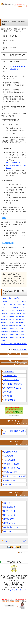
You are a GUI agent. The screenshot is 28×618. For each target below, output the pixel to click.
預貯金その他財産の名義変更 (14, 476)
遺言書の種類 (8, 519)
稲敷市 (12, 328)
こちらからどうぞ (17, 590)
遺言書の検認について (12, 527)
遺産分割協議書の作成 (11, 468)
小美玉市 (13, 313)
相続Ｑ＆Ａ (7, 484)
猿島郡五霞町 (8, 325)
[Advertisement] (14, 613)
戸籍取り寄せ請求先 (20, 350)
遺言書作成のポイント (12, 523)
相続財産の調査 (9, 460)
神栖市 (6, 328)
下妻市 (19, 304)
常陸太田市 (10, 316)
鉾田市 (3, 340)
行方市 (6, 337)
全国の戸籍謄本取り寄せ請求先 (14, 432)
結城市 (12, 334)
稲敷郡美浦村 (5, 331)
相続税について (9, 480)
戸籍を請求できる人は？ (12, 388)
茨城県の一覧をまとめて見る (10, 298)
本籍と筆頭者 (8, 372)
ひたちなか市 (11, 304)
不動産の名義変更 (10, 472)
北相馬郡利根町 (13, 307)
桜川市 (6, 322)
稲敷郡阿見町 (15, 331)
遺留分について (9, 515)
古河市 (12, 310)
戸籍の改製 (7, 392)
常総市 (19, 313)
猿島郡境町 (17, 325)
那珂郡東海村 (20, 337)
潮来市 (18, 322)
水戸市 (12, 322)
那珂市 (12, 337)
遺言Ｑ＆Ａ (7, 531)
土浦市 (18, 310)
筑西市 (6, 334)
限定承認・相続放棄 (11, 464)
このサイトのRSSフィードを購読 (15, 541)
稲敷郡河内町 (20, 328)
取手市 (6, 310)
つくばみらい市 (18, 301)
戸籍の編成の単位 (10, 376)
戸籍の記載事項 (9, 400)
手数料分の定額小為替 (13, 163)
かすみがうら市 (6, 301)
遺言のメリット (9, 511)
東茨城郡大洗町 (9, 319)
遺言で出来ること (10, 507)
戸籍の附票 (7, 396)
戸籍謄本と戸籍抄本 (11, 380)
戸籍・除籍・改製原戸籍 (12, 384)
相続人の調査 (8, 456)
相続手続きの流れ (10, 452)
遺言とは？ (7, 503)
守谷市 (6, 313)
